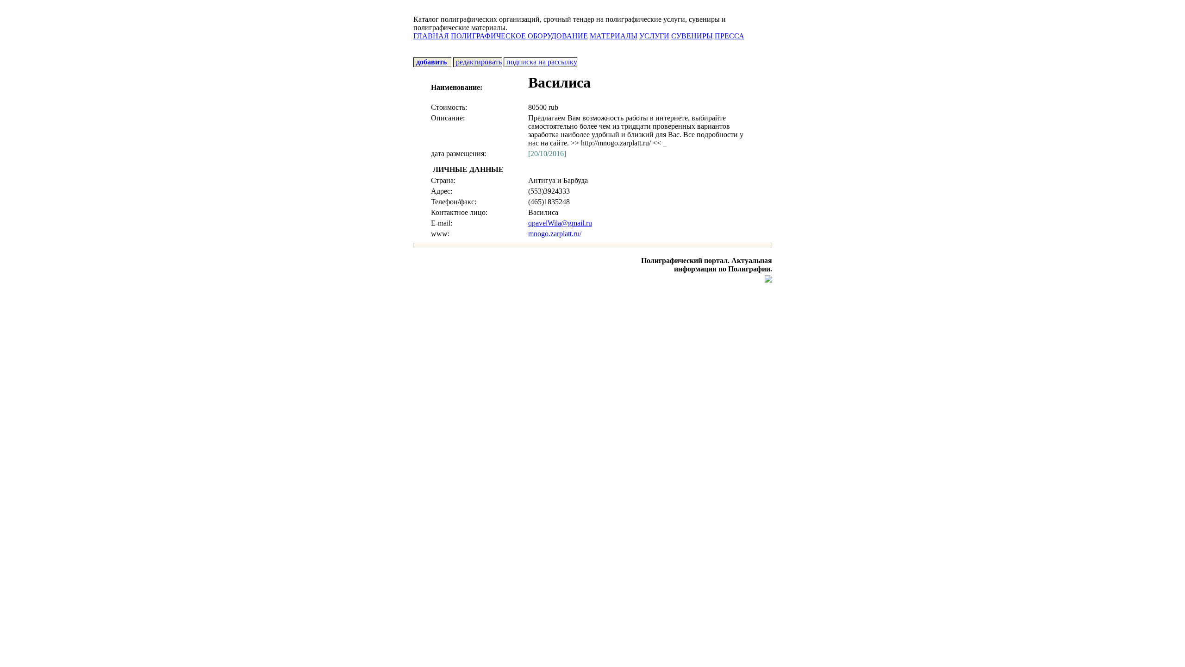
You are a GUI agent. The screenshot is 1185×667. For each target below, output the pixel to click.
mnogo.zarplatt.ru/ (554, 234)
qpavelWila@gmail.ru (560, 223)
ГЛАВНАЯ (431, 36)
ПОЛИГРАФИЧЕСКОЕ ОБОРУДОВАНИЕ (519, 36)
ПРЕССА (729, 36)
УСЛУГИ (654, 36)
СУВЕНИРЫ (692, 36)
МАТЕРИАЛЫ (613, 36)
